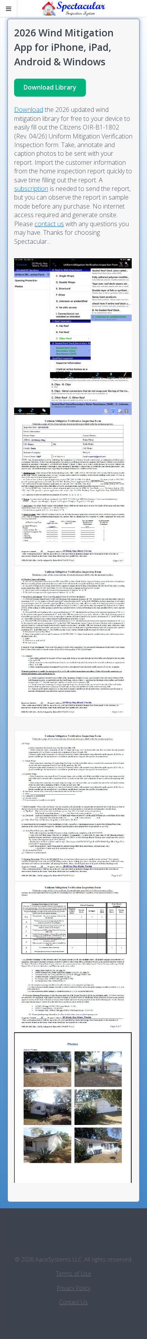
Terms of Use (73, 1273)
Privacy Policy (74, 1288)
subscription (31, 188)
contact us (49, 224)
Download (28, 109)
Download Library (50, 87)
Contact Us (73, 1302)
